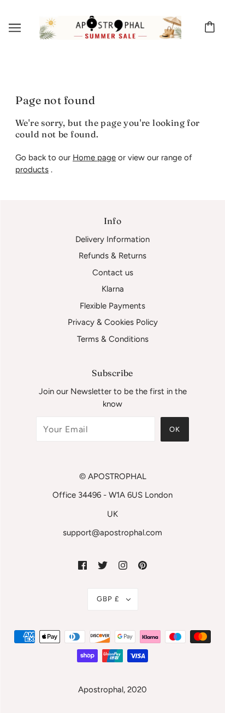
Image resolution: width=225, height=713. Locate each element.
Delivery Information (112, 239)
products (32, 169)
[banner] (110, 27)
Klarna (113, 289)
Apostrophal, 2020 (112, 689)
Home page (94, 157)
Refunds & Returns (112, 256)
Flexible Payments (112, 306)
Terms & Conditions (113, 339)
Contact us (112, 272)
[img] (82, 565)
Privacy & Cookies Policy (113, 322)
